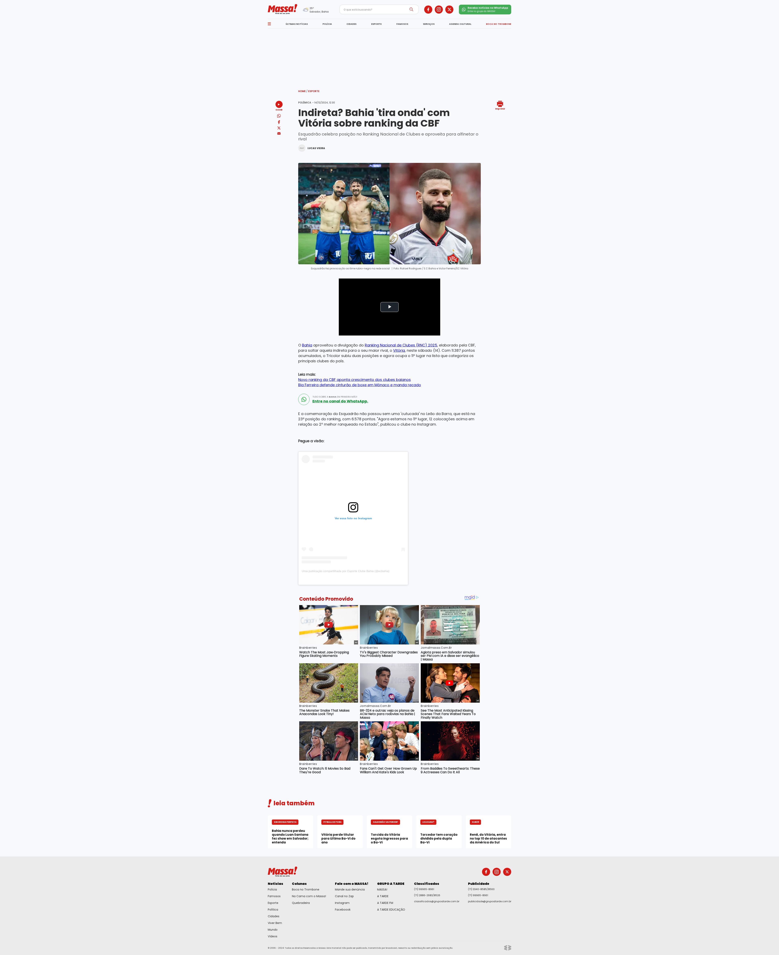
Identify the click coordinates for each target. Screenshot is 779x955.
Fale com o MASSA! (351, 883)
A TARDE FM (385, 903)
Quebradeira (301, 903)
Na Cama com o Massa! (309, 896)
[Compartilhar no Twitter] (279, 128)
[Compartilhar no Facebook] (279, 122)
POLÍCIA (327, 24)
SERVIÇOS (429, 24)
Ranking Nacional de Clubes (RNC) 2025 (401, 345)
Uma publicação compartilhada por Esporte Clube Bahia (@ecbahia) (346, 571)
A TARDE (382, 896)
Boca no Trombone (305, 889)
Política (273, 910)
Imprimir (500, 108)
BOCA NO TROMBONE (498, 24)
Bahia (307, 345)
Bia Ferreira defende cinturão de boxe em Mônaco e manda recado (359, 384)
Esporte (314, 91)
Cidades (273, 916)
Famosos (274, 896)
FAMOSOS (402, 24)
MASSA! (382, 889)
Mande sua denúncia (350, 889)
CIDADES (351, 24)
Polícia (272, 889)
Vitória (399, 350)
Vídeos (272, 936)
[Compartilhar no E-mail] (279, 133)
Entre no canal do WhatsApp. (340, 401)
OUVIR (278, 109)
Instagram (342, 903)
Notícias (275, 883)
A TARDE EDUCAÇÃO (391, 910)
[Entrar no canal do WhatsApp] (304, 399)
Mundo (273, 930)
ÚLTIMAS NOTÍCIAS (297, 24)
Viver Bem (275, 923)
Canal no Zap (344, 896)
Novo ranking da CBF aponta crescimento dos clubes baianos (354, 379)
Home (303, 91)
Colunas (299, 883)
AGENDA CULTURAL (460, 24)
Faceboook (343, 910)
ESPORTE (376, 24)
